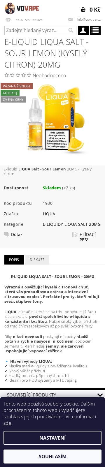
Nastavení (52, 438)
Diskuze (37, 259)
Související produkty (31, 395)
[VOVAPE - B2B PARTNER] (22, 7)
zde (7, 423)
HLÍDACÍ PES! (88, 237)
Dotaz (17, 234)
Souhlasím (52, 456)
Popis (14, 259)
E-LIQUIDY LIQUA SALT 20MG (72, 224)
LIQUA (49, 213)
